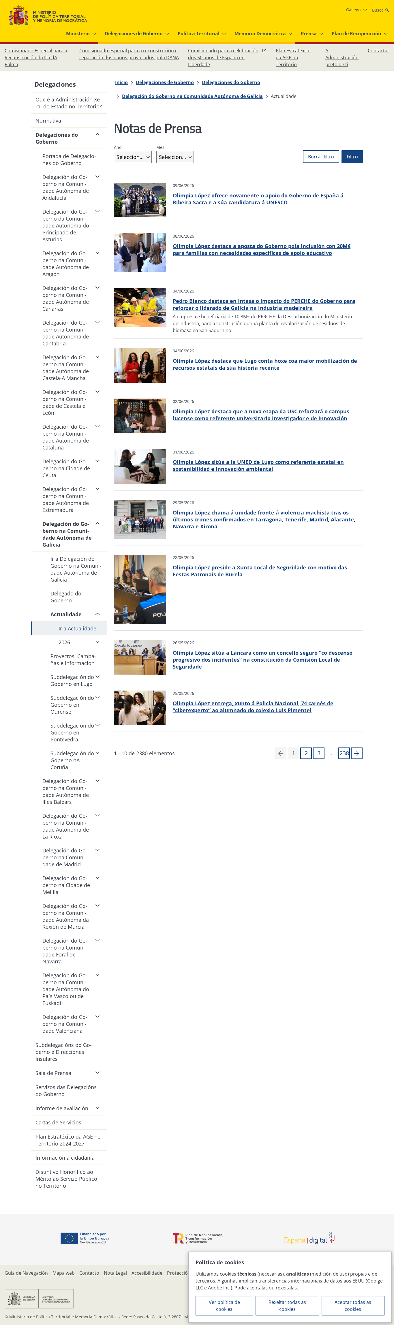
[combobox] (133, 157)
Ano (117, 147)
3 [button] (318, 753)
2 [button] (306, 753)
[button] (357, 753)
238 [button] (344, 753)
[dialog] (290, 1287)
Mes (160, 147)
